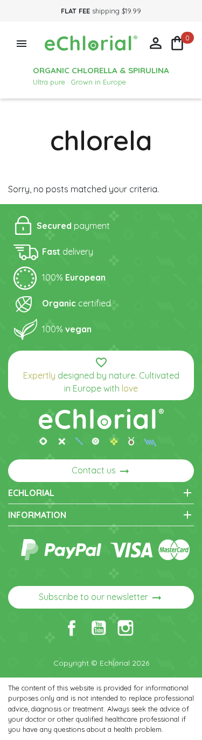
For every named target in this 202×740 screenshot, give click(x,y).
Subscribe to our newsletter (101, 597)
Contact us (101, 471)
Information (101, 514)
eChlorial (101, 492)
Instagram (125, 628)
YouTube (98, 628)
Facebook (71, 628)
